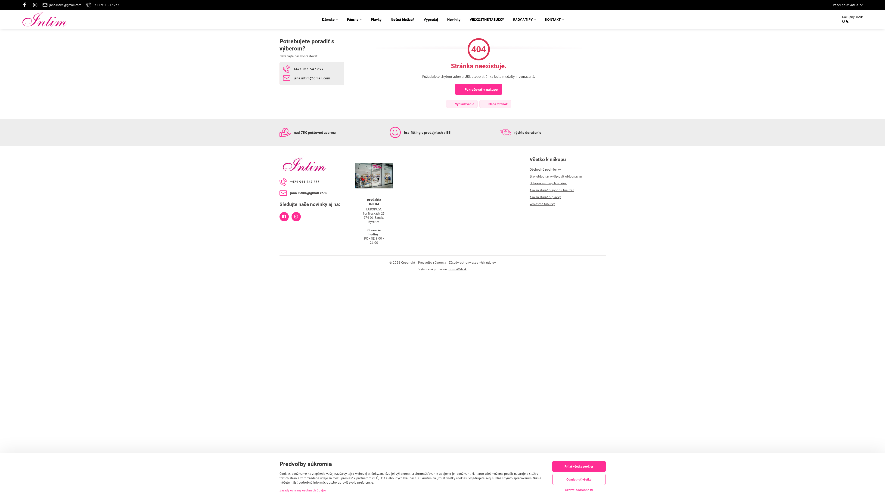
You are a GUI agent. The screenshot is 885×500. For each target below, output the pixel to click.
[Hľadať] (822, 19)
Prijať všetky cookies (579, 466)
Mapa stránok (498, 104)
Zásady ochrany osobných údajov (472, 262)
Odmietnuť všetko (579, 479)
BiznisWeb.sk (458, 269)
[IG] (35, 5)
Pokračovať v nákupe (481, 89)
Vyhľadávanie (464, 104)
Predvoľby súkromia (432, 262)
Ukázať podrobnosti (579, 490)
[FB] (26, 5)
